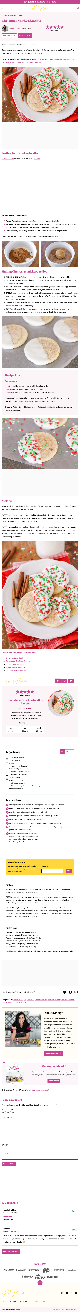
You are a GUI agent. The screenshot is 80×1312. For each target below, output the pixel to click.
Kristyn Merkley (16, 28)
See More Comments (10, 1251)
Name (5, 1145)
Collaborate (23, 1301)
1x (62, 752)
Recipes (7, 15)
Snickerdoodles (8, 159)
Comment (7, 1118)
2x (67, 752)
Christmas (30, 1000)
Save (69, 871)
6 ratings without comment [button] (37, 1090)
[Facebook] (71, 1293)
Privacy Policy (51, 1309)
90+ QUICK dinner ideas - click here (40, 2)
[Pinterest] (76, 1293)
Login (43, 1301)
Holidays (71, 1000)
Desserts (13, 15)
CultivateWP (75, 1309)
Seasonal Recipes (14, 1003)
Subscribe (34, 1301)
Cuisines (44, 1000)
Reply (74, 1211)
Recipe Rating (8, 1110)
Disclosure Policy (60, 1309)
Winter (23, 1003)
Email (44, 867)
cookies (37, 159)
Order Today (54, 1081)
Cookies (20, 15)
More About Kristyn (53, 1053)
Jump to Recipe (24, 35)
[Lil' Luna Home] (40, 8)
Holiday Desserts (61, 1000)
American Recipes (19, 1000)
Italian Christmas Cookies (64, 59)
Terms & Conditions (9, 1301)
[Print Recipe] (71, 681)
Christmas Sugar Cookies (11, 63)
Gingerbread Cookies (33, 63)
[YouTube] (67, 1293)
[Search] (77, 8)
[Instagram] (62, 1293)
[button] (47, 27)
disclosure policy (33, 44)
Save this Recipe (9, 35)
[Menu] (2, 8)
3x (72, 752)
